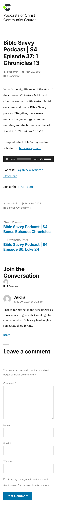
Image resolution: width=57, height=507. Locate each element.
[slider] (48, 159)
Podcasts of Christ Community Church (19, 17)
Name (7, 425)
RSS (21, 187)
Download (10, 176)
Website (7, 461)
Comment (9, 383)
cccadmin (12, 71)
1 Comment (13, 76)
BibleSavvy (13, 207)
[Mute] (41, 159)
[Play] (7, 159)
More (30, 187)
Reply (6, 334)
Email (7, 443)
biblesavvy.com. (30, 148)
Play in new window (29, 170)
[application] (28, 159)
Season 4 (26, 207)
